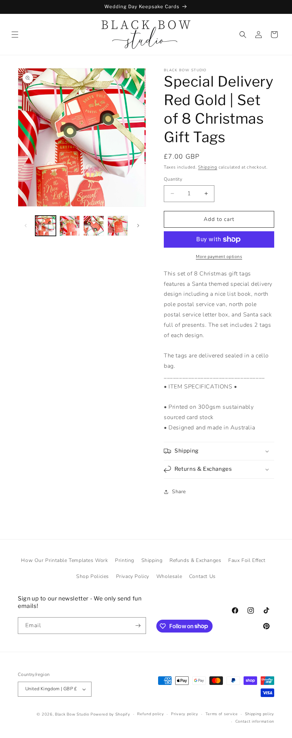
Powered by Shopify (110, 714)
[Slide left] (25, 225)
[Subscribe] (138, 625)
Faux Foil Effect (247, 560)
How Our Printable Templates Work (64, 560)
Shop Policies (92, 576)
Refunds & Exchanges (195, 560)
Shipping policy (260, 714)
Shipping (207, 167)
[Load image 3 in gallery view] (93, 226)
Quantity (173, 179)
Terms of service (221, 714)
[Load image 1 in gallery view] (45, 226)
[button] (15, 34)
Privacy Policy (132, 576)
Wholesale (169, 576)
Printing (124, 560)
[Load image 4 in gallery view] (118, 226)
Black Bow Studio (72, 714)
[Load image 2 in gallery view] (69, 226)
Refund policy (150, 714)
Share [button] (179, 491)
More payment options (219, 256)
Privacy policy (184, 714)
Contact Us (202, 576)
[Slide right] (138, 225)
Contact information (254, 721)
